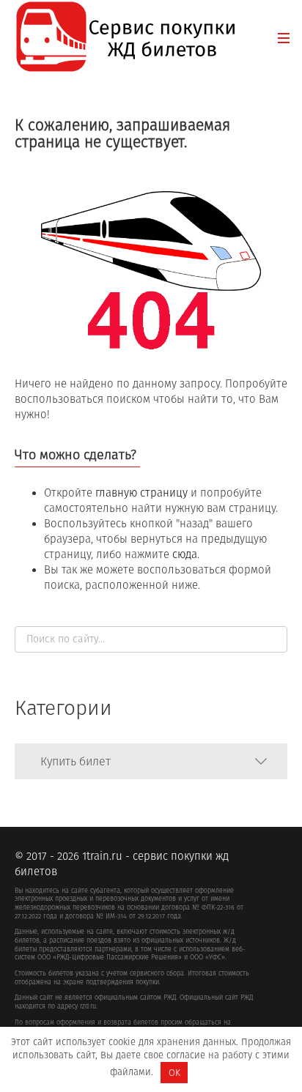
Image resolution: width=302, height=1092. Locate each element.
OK (174, 1072)
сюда (184, 554)
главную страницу (141, 492)
